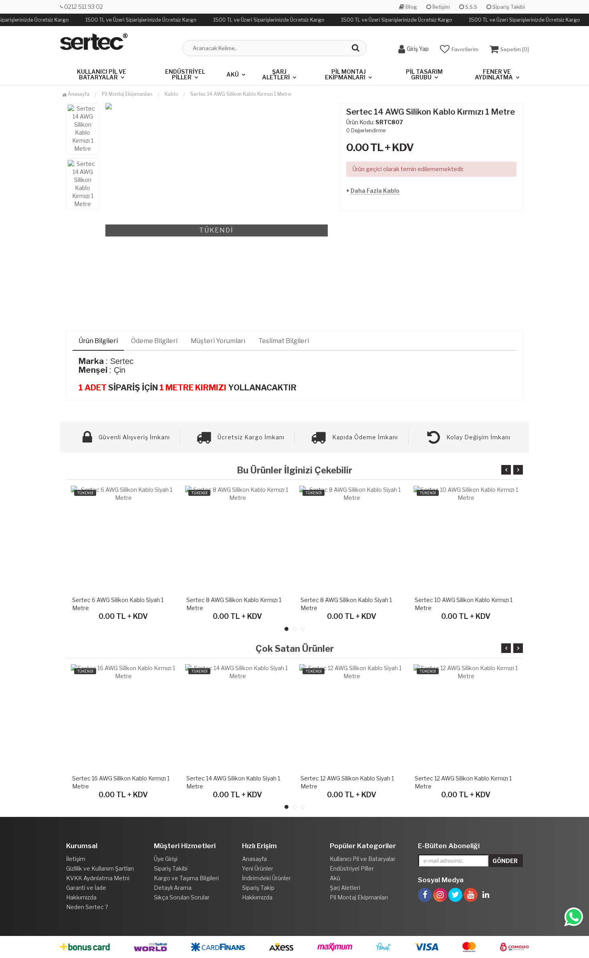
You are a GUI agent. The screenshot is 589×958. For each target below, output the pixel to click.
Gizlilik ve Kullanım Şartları (100, 868)
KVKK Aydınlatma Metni (97, 878)
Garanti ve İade (86, 887)
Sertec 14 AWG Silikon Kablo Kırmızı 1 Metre (240, 94)
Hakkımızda (81, 897)
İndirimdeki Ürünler (266, 878)
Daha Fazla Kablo (375, 190)
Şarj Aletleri (276, 74)
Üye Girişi (166, 858)
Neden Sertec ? (87, 906)
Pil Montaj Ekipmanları (345, 74)
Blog (410, 7)
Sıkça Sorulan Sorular (182, 897)
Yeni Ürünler (257, 868)
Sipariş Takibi (508, 7)
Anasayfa (78, 94)
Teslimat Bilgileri (283, 341)
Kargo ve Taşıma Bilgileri (186, 878)
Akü (232, 74)
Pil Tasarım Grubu (424, 74)
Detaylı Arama (173, 887)
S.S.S (470, 7)
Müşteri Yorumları (218, 341)
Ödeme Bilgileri (154, 341)
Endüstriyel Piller (185, 74)
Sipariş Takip (258, 887)
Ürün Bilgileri (98, 341)
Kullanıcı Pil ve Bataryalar (101, 74)
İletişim (440, 7)
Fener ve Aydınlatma (494, 74)
